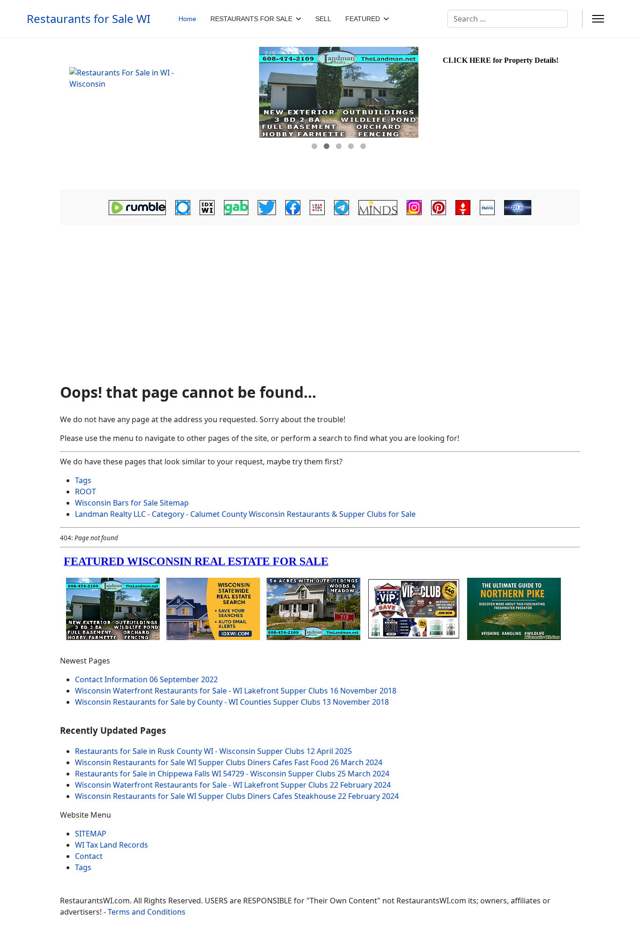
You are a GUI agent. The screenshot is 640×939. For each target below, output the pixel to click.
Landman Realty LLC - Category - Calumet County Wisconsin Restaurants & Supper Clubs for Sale (245, 514)
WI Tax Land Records (111, 845)
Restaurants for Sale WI (88, 18)
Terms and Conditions (147, 912)
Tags (83, 480)
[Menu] (598, 18)
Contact (89, 856)
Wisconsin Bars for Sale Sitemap (132, 503)
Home (187, 18)
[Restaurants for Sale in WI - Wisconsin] (158, 114)
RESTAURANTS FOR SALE (251, 18)
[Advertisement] (320, 300)
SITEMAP (90, 833)
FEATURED (362, 18)
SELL (323, 18)
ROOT (85, 491)
